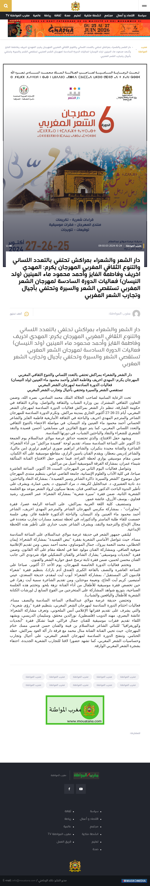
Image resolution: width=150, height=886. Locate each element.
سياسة (142, 15)
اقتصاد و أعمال (125, 15)
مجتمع (108, 15)
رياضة (47, 15)
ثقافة (57, 15)
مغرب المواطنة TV (18, 15)
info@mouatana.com (24, 880)
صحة (67, 15)
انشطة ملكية (92, 15)
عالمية (37, 15)
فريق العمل (64, 841)
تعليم (77, 15)
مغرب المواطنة (142, 49)
